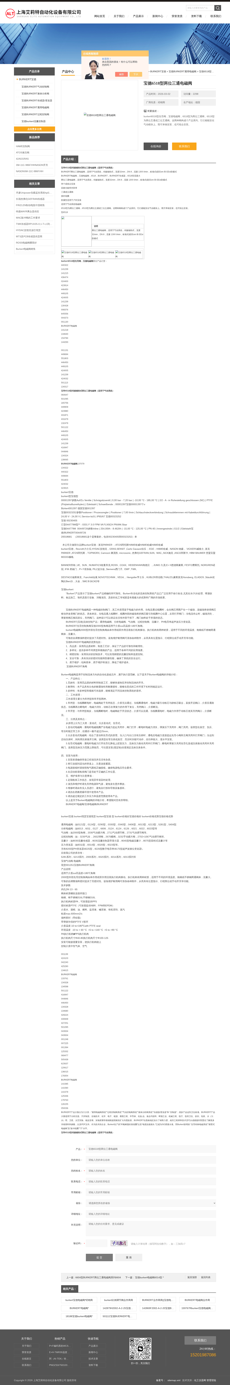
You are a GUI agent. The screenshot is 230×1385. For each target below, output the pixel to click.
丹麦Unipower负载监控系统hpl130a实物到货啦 (34, 192)
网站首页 (99, 16)
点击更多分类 (34, 129)
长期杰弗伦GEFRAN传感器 (30, 199)
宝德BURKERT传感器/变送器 (37, 100)
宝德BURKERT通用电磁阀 (35, 107)
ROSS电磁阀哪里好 (26, 242)
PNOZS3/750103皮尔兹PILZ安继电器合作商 (61, 1365)
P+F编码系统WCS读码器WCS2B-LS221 (61, 1345)
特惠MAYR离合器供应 (27, 211)
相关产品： (69, 1288)
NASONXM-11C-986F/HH (29, 171)
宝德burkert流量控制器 (34, 121)
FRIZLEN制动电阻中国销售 (30, 205)
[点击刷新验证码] (119, 1243)
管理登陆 (211, 1380)
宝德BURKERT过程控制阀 (35, 114)
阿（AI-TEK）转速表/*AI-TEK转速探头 (61, 1358)
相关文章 (34, 183)
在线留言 (26, 1358)
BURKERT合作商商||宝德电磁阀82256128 (159, 1300)
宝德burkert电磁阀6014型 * (149, 1277)
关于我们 (119, 16)
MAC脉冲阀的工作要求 (28, 217)
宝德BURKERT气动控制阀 (35, 86)
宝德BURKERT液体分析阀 (35, 93)
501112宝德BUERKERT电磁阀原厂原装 (119, 1316)
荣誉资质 (177, 16)
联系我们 (215, 16)
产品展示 (138, 16)
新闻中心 (157, 16)
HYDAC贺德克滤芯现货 (28, 230)
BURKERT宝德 (27, 79)
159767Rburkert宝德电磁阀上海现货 (198, 1308)
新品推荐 (34, 137)
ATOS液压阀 (22, 152)
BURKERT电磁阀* (79, 1308)
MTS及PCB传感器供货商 (29, 236)
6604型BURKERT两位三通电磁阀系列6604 (98, 1277)
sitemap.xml (174, 1380)
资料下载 (196, 16)
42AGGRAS (22, 158)
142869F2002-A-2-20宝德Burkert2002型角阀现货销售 (159, 1308)
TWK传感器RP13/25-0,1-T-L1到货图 (34, 224)
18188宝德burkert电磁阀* (79, 1316)
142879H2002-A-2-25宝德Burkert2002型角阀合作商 (119, 1308)
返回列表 (205, 1277)
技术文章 (93, 1358)
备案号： (161, 1380)
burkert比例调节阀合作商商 (118, 1300)
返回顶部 (192, 1277)
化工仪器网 (200, 1380)
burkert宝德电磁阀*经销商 (79, 1300)
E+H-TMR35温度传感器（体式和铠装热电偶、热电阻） (61, 1352)
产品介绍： (69, 159)
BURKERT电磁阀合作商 (197, 1300)
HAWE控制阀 (23, 146)
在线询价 (156, 146)
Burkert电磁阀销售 (26, 249)
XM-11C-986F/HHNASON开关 (32, 165)
